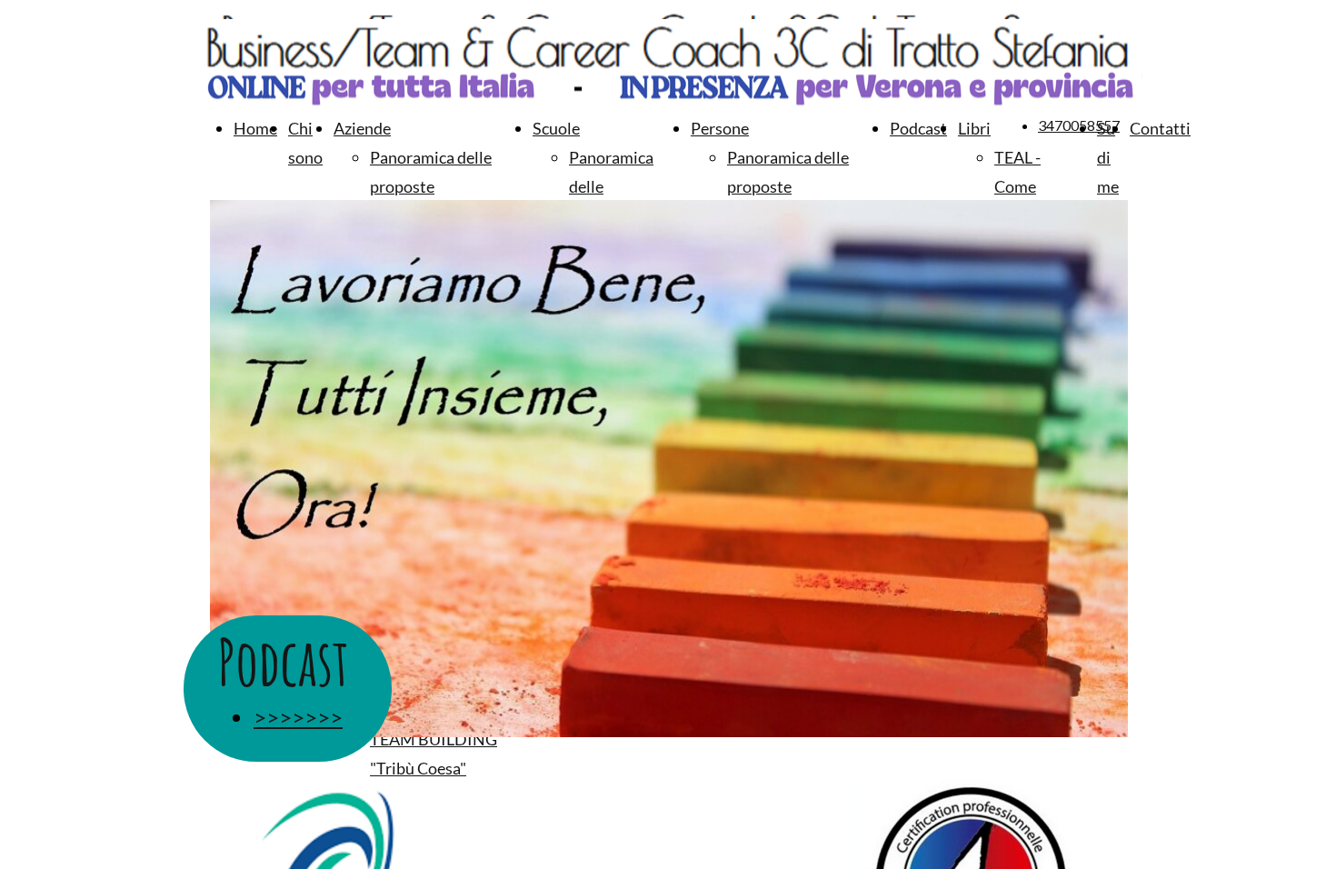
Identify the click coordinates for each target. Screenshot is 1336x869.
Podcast (918, 128)
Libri (974, 128)
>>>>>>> (298, 717)
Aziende (362, 128)
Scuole (556, 128)
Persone (720, 128)
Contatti (1160, 128)
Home (255, 128)
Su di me (1108, 157)
